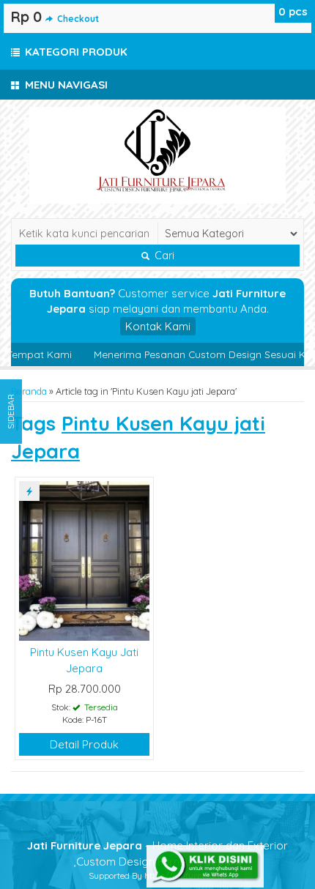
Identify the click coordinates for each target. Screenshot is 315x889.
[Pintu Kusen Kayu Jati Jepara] (84, 560)
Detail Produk (84, 744)
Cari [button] (163, 255)
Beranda (29, 391)
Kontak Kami (157, 326)
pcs (293, 11)
